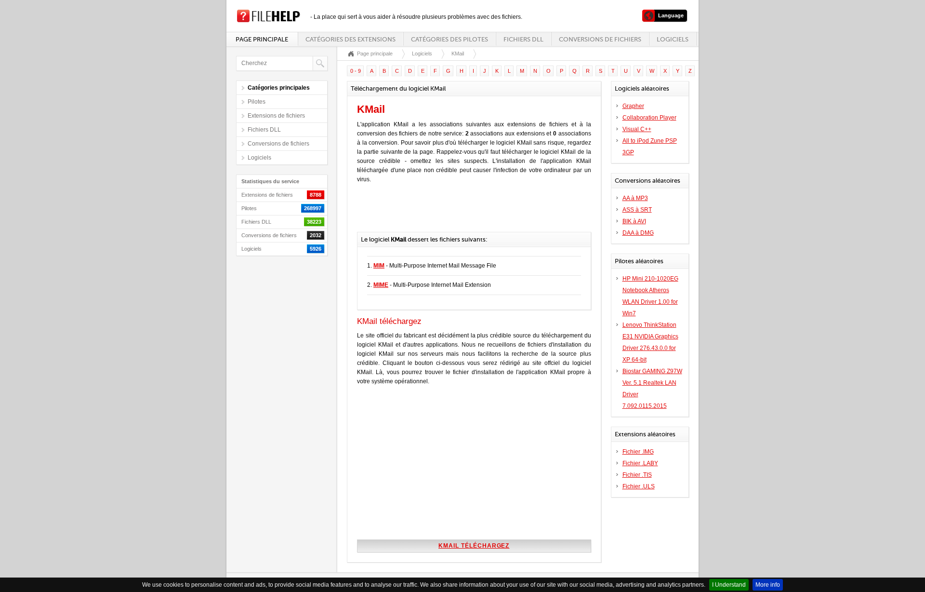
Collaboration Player (649, 117)
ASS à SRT (637, 209)
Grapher (633, 106)
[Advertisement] (469, 212)
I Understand (729, 584)
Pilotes (256, 101)
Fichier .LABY (640, 463)
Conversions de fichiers (600, 39)
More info (767, 584)
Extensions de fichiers (276, 115)
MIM (378, 265)
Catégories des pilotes (449, 39)
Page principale (262, 39)
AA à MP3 (635, 198)
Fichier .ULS (638, 486)
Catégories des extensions (350, 39)
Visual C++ (636, 129)
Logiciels (672, 39)
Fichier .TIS (637, 474)
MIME (380, 285)
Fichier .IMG (638, 451)
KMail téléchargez (473, 545)
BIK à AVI (634, 221)
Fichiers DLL (523, 39)
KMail (457, 53)
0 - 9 (355, 71)
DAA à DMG (638, 232)
